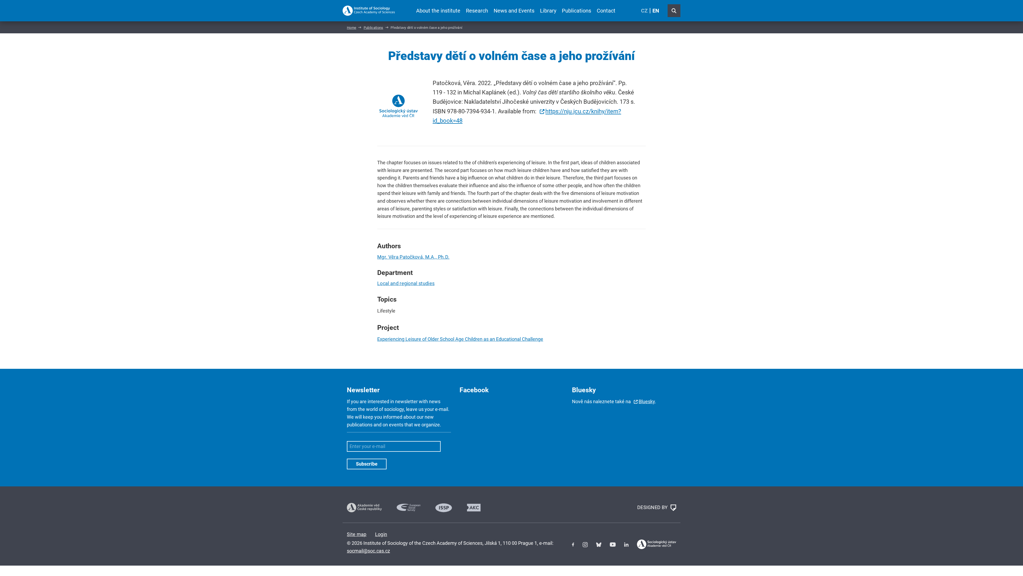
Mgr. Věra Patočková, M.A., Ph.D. (413, 257)
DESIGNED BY (653, 507)
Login (381, 534)
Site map (357, 534)
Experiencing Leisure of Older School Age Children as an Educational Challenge (460, 339)
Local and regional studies (406, 283)
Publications (576, 10)
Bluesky (647, 401)
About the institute (438, 10)
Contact (606, 10)
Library (548, 10)
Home (351, 28)
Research (477, 10)
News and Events (514, 10)
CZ (644, 10)
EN (655, 10)
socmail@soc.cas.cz (368, 551)
